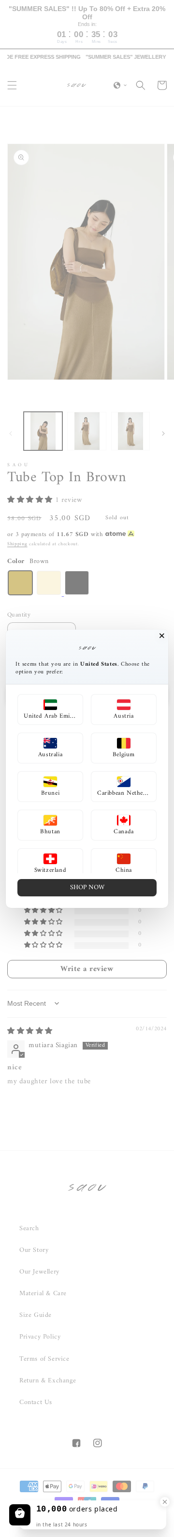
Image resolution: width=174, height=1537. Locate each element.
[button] (50, 709)
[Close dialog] (162, 635)
